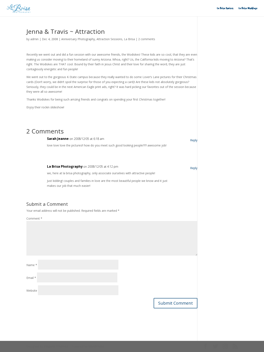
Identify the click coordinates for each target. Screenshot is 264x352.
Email (31, 278)
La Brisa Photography (64, 166)
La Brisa (129, 39)
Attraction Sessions (109, 39)
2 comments (146, 39)
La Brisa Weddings (248, 8)
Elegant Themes (56, 346)
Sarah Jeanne (58, 138)
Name (31, 265)
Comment (34, 218)
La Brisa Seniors (225, 8)
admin (34, 39)
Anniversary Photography (78, 39)
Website (31, 290)
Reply (193, 140)
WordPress (96, 346)
